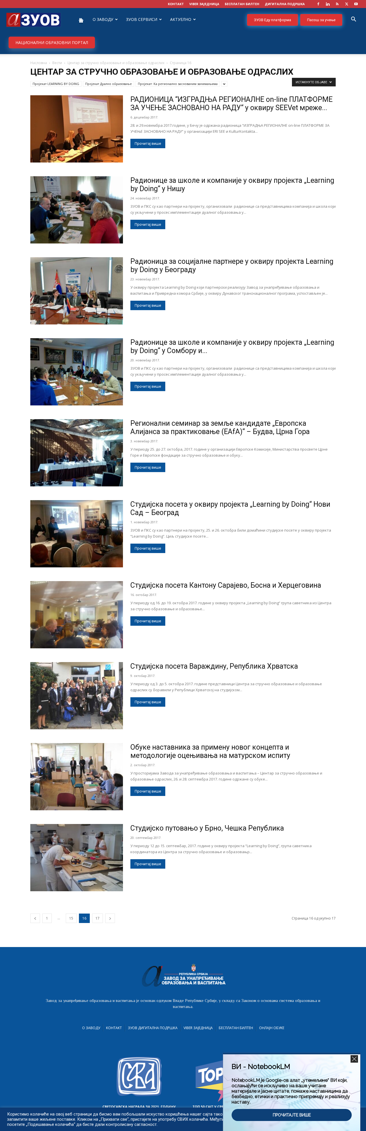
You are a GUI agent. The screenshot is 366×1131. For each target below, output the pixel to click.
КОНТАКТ (176, 4)
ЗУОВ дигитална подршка (153, 1027)
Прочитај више (148, 143)
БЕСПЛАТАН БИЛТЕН (242, 4)
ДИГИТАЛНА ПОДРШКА (285, 4)
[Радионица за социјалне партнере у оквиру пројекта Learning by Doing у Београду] (76, 290)
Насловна (38, 62)
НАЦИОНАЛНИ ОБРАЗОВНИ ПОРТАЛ (51, 42)
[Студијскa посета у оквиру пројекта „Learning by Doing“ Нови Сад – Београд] (76, 533)
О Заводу (91, 1027)
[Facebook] (318, 4)
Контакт (114, 1027)
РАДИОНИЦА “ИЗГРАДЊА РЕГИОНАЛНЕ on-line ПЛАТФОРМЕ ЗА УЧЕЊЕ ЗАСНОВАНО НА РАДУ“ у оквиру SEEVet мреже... (231, 103)
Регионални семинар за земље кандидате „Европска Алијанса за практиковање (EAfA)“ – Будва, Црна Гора (220, 427)
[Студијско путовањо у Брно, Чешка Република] (76, 857)
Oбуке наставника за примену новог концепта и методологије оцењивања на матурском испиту (210, 751)
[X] (346, 4)
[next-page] (110, 918)
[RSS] (337, 4)
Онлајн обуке (271, 1027)
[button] (353, 20)
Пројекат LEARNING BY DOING (56, 84)
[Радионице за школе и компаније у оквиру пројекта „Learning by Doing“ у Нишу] (76, 209)
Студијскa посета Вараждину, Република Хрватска (214, 666)
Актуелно (180, 19)
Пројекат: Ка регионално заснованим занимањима (178, 84)
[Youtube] (356, 4)
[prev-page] (35, 918)
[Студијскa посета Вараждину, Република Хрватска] (76, 695)
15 (71, 918)
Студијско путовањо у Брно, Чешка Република (207, 828)
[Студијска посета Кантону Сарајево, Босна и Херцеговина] (76, 614)
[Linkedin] (327, 4)
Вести (57, 62)
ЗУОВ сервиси (141, 19)
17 (98, 918)
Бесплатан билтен (236, 1027)
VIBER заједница (204, 4)
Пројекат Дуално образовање (108, 84)
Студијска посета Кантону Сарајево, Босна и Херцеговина (225, 585)
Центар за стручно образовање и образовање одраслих (115, 62)
